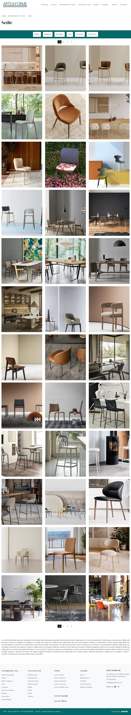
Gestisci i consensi (54, 711)
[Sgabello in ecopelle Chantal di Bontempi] (109, 454)
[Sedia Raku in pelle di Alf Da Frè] (65, 357)
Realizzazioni (85, 678)
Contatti (123, 4)
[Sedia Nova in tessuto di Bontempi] (65, 116)
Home (3, 16)
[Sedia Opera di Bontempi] (21, 550)
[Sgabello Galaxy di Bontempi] (65, 454)
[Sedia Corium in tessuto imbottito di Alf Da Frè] (21, 405)
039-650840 (111, 679)
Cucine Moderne (60, 678)
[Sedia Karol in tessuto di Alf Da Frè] (109, 357)
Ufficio (114, 4)
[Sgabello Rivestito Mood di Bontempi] (21, 454)
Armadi (4, 693)
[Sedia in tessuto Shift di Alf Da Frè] (21, 357)
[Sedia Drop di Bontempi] (109, 502)
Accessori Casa (84, 4)
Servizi (82, 675)
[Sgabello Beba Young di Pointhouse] (21, 213)
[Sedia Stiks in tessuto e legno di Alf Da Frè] (109, 309)
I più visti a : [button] (92, 34)
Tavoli (30, 693)
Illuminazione (32, 675)
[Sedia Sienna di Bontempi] (109, 550)
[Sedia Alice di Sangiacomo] (21, 261)
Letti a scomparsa (7, 690)
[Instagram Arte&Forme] (118, 687)
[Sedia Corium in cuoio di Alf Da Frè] (65, 405)
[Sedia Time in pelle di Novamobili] (21, 598)
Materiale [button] (59, 34)
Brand (96, 4)
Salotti (3, 678)
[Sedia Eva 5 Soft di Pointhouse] (109, 598)
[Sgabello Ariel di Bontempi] (109, 68)
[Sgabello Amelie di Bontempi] (21, 502)
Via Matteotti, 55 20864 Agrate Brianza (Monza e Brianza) (117, 675)
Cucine (54, 4)
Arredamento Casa (67, 4)
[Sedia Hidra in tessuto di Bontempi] (21, 116)
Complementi (32, 678)
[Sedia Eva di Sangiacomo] (109, 261)
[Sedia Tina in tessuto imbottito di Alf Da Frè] (65, 309)
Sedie (30, 16)
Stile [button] (70, 34)
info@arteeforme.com (114, 682)
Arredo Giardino (61, 695)
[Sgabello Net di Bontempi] (109, 405)
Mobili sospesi (33, 684)
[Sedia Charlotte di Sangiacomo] (65, 213)
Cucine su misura (60, 684)
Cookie (44, 711)
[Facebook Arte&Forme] (115, 687)
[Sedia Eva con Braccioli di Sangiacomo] (65, 261)
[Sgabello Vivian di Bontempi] (21, 68)
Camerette (5, 696)
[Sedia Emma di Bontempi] (109, 116)
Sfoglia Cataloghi (86, 687)
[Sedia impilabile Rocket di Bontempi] (65, 502)
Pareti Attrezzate (7, 675)
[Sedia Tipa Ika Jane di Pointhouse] (65, 165)
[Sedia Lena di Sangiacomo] (21, 309)
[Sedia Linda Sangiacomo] (109, 213)
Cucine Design (59, 675)
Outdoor (105, 4)
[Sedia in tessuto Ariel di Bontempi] (21, 165)
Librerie (30, 696)
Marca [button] (37, 34)
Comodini (4, 687)
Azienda (44, 4)
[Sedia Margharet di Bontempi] (65, 550)
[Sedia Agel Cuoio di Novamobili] (65, 598)
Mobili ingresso (6, 681)
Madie (30, 687)
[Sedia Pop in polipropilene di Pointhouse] (109, 165)
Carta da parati (33, 681)
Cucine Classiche (60, 681)
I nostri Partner (85, 684)
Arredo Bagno (6, 699)
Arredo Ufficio (60, 701)
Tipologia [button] (79, 34)
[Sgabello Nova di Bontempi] (65, 68)
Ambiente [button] (47, 34)
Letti (3, 684)
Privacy (37, 711)
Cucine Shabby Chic (61, 687)
